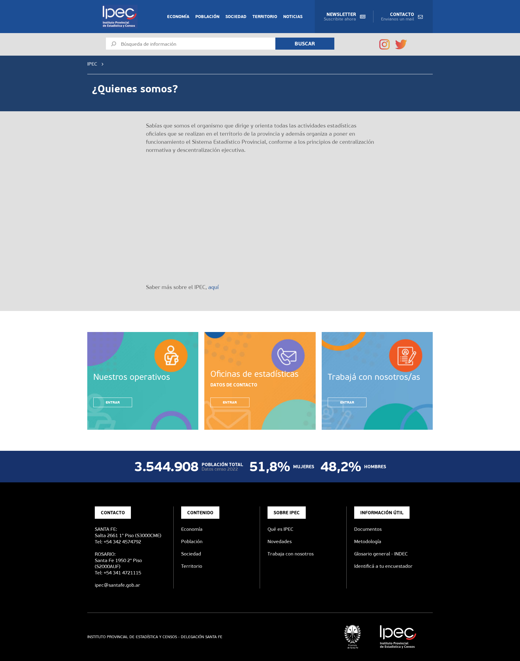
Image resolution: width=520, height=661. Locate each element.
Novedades (280, 541)
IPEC (92, 64)
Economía (178, 16)
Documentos (368, 529)
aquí (213, 287)
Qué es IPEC (280, 529)
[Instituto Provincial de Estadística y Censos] (120, 17)
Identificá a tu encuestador (383, 566)
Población (207, 16)
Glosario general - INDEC (381, 554)
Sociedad (235, 16)
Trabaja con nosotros (291, 554)
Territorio (264, 16)
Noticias (292, 16)
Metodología (367, 541)
